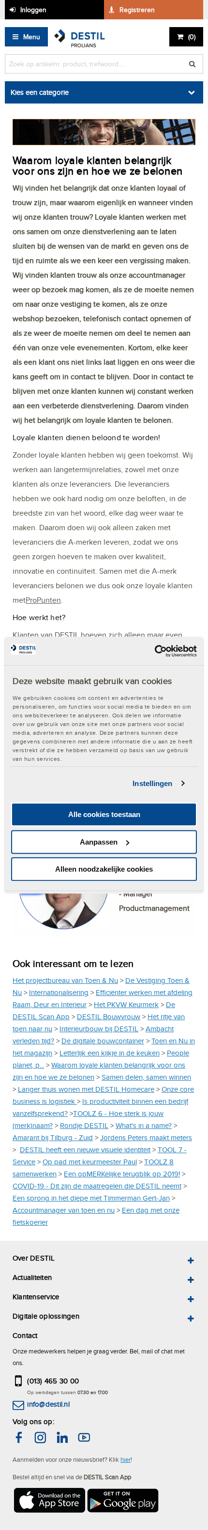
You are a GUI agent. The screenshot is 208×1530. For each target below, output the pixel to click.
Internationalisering (59, 992)
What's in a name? (144, 1125)
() (191, 37)
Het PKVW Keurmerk (126, 1004)
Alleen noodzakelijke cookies (104, 869)
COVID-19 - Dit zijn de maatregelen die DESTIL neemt (97, 1186)
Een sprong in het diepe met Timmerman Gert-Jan (91, 1198)
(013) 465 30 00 (53, 1381)
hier (125, 1459)
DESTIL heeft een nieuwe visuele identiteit (85, 1149)
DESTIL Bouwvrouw (108, 1016)
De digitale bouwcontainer (102, 1041)
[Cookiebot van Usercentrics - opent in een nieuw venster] (154, 651)
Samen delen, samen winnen (146, 1077)
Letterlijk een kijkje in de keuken (109, 1053)
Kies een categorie (40, 92)
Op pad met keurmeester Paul (90, 1162)
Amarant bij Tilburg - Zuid (53, 1137)
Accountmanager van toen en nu (64, 1210)
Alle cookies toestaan (104, 814)
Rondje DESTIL (84, 1125)
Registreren (137, 10)
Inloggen (33, 10)
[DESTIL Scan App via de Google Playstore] (123, 1502)
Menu (31, 37)
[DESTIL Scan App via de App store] (49, 1502)
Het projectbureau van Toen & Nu (65, 980)
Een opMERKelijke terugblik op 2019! (122, 1174)
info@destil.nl (48, 1404)
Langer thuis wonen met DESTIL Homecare (86, 1089)
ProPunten (43, 600)
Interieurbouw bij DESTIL (98, 1029)
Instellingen (152, 783)
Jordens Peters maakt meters (146, 1137)
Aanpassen (99, 842)
